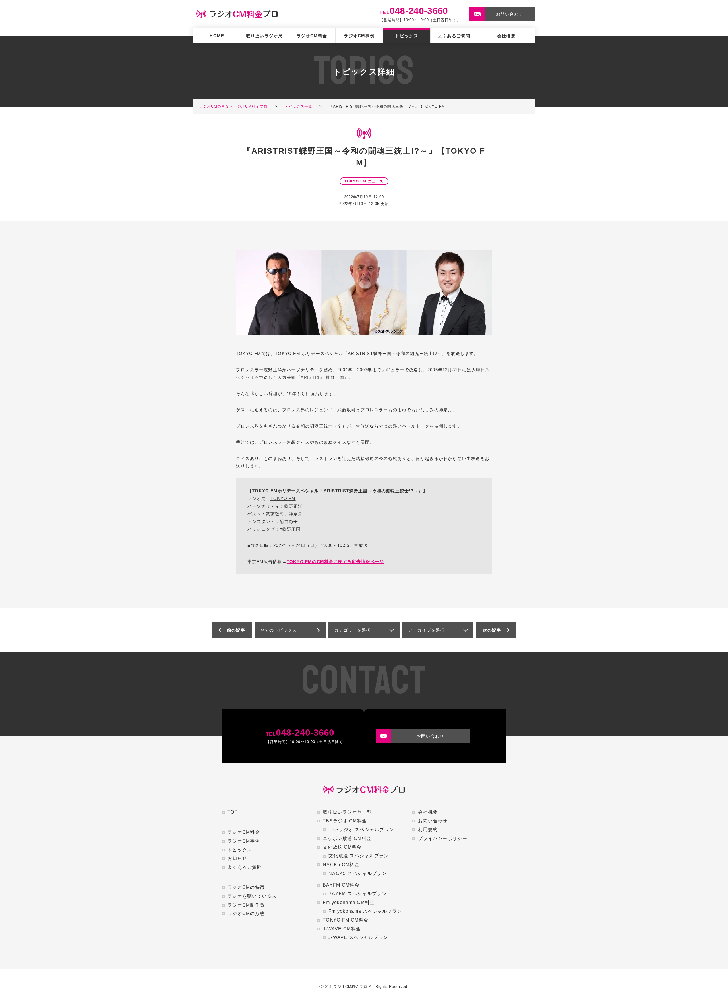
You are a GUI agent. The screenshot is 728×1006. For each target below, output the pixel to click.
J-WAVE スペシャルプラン (358, 937)
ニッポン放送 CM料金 (347, 838)
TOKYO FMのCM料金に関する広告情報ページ (335, 561)
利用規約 (428, 829)
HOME (217, 35)
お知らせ (237, 858)
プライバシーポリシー (442, 838)
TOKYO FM (283, 498)
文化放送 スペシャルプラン (358, 855)
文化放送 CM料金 (342, 847)
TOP (233, 812)
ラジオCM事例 (359, 35)
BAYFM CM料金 (341, 885)
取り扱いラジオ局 (264, 35)
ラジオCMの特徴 (246, 887)
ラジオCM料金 (312, 35)
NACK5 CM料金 (341, 864)
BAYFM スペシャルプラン (357, 893)
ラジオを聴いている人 (252, 896)
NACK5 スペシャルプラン (357, 873)
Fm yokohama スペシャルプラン (365, 911)
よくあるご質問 (454, 35)
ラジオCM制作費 (246, 905)
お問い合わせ (433, 820)
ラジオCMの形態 (246, 913)
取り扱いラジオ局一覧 (347, 812)
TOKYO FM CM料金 (346, 920)
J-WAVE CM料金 (342, 928)
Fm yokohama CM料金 (349, 902)
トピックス (406, 35)
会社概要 (506, 35)
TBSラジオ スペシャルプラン (361, 829)
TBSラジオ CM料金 (345, 820)
